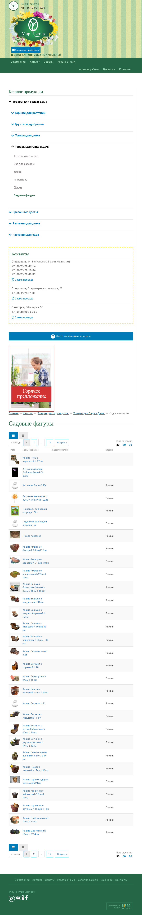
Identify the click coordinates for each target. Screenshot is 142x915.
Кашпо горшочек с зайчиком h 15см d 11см (33, 794)
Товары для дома (27, 135)
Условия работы (89, 69)
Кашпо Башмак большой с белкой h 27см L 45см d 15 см (34, 587)
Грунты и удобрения (29, 124)
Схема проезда (24, 279)
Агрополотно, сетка (26, 156)
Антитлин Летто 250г (34, 485)
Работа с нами (66, 61)
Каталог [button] (35, 61)
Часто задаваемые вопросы (73, 336)
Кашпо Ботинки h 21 (34, 703)
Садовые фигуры (24, 195)
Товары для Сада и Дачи (32, 146)
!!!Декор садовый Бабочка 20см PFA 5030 (33, 472)
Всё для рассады (24, 163)
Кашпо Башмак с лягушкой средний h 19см (34, 613)
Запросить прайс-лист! (27, 50)
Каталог (28, 413)
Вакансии (109, 69)
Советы (48, 61)
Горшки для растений (30, 113)
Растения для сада (25, 234)
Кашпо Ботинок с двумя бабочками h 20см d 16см (34, 729)
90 (130, 444)
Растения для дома (26, 223)
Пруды (18, 187)
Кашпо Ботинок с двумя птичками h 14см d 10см (33, 742)
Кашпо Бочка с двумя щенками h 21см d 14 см (35, 755)
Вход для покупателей (37, 54)
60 (124, 444)
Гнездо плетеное (32, 535)
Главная (14, 413)
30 (117, 444)
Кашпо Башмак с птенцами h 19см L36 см (34, 626)
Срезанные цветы (25, 212)
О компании (18, 61)
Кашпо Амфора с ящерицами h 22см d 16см (34, 574)
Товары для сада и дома (29, 101)
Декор (17, 171)
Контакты (125, 69)
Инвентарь (20, 179)
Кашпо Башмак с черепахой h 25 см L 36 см (35, 640)
